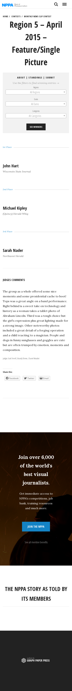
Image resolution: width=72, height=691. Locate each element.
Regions (36, 87)
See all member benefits (36, 542)
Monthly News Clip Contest (37, 16)
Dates (36, 99)
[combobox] (36, 92)
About (21, 77)
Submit (50, 77)
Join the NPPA (36, 527)
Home (5, 16)
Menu (64, 3)
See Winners (36, 127)
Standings (35, 77)
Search (56, 3)
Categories (36, 111)
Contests (16, 16)
